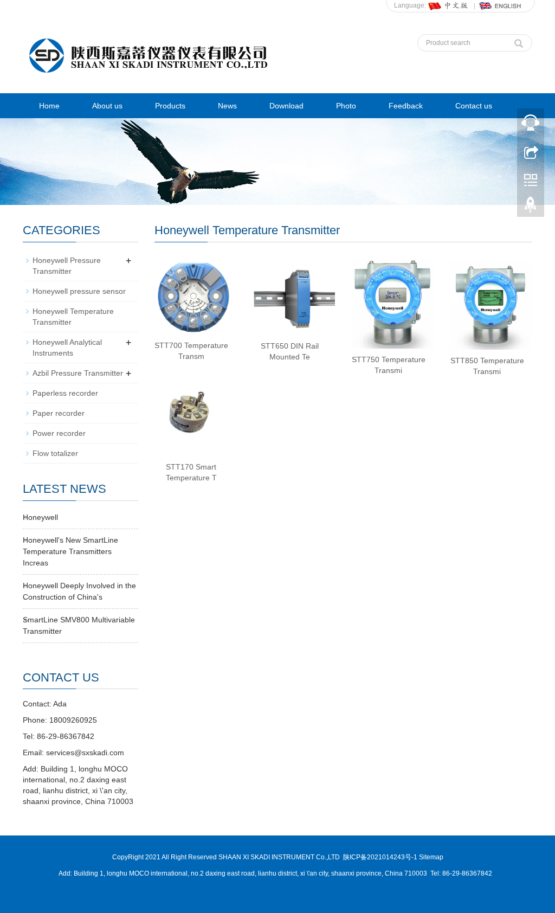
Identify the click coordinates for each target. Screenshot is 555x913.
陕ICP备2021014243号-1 (380, 857)
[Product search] (519, 41)
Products (170, 105)
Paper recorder (59, 413)
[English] (500, 5)
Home (49, 105)
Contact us (473, 105)
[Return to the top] (530, 207)
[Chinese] (449, 5)
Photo (346, 105)
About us (107, 105)
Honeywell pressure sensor (79, 291)
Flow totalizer (55, 453)
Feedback (406, 105)
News (227, 105)
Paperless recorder (65, 393)
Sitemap (431, 857)
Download (286, 105)
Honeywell (40, 517)
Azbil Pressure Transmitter (78, 373)
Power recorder (59, 433)
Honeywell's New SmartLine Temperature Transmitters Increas (70, 551)
